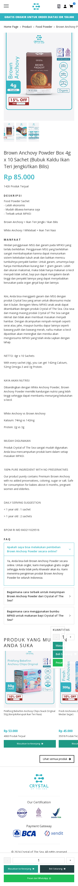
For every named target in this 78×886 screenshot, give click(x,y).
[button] (39, 549)
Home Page (11, 26)
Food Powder (44, 26)
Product (27, 26)
